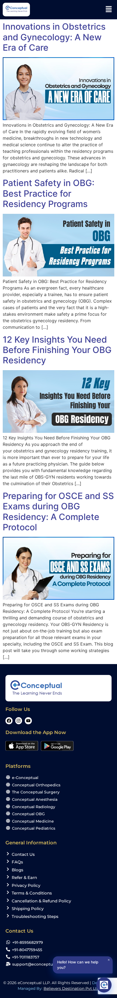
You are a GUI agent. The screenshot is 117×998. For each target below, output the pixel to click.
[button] (108, 9)
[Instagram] (18, 720)
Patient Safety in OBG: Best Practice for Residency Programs (48, 193)
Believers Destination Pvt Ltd (71, 988)
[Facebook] (9, 720)
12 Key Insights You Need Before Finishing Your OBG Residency (57, 350)
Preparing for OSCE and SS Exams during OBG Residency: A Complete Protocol (58, 512)
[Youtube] (28, 720)
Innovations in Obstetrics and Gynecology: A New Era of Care (54, 37)
